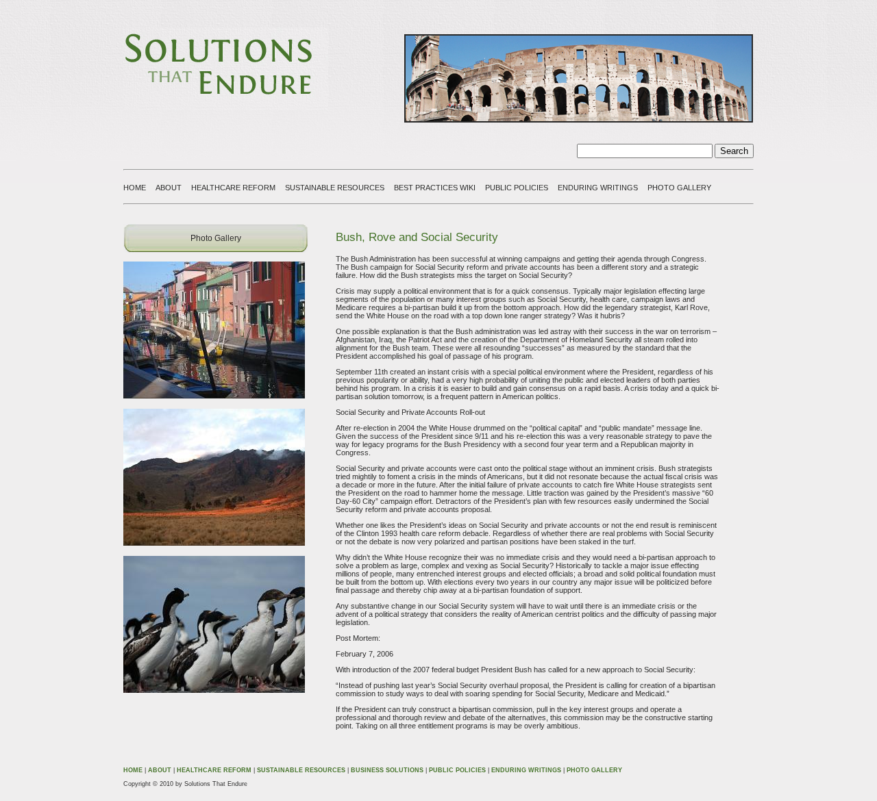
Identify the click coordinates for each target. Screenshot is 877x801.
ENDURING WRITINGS (598, 187)
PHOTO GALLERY (679, 187)
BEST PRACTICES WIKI (434, 187)
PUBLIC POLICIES (516, 187)
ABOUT (169, 187)
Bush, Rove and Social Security (417, 237)
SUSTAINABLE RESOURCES (334, 187)
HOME (134, 187)
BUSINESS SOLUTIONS (387, 770)
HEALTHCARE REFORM (233, 187)
